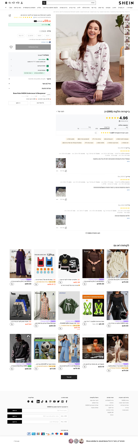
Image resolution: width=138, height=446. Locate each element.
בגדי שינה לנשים (95, 12)
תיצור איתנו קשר (94, 400)
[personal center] (22, 3)
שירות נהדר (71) (96, 139)
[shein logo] (126, 3)
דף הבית (127, 12)
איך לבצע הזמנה (109, 405)
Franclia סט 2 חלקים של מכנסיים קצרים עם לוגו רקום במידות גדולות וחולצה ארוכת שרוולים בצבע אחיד (117, 279)
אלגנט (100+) (70, 139)
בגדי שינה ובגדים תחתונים (117, 12)
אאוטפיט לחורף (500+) (122, 139)
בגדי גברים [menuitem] (72, 7)
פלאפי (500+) (100, 143)
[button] (9, 3)
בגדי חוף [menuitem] (94, 7)
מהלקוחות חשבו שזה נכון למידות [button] (39, 39)
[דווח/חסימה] (57, 171)
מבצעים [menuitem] (108, 7)
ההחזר (111, 415)
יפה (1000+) (125, 143)
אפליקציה (31, 397)
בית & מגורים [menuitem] (63, 7)
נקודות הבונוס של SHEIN (91, 405)
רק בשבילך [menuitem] (121, 7)
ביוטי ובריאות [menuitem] (17, 7)
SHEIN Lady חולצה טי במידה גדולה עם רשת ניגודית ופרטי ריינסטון (117, 323)
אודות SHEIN (125, 400)
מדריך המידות (109, 410)
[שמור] (11, 47)
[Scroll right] (6, 8)
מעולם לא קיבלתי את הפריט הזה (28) (71, 143)
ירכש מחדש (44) (108, 139)
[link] (17, 3)
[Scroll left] (8, 8)
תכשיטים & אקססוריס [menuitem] (29, 7)
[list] (52, 401)
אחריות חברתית (125, 405)
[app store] (32, 402)
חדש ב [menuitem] (114, 7)
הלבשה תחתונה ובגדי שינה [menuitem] (50, 7)
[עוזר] (66, 171)
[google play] (28, 402)
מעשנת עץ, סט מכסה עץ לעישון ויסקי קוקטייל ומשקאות (93, 364)
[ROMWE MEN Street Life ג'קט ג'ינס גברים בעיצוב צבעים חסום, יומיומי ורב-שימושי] (69, 305)
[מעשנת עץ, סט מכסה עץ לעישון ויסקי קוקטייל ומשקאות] (93, 348)
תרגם (128, 161)
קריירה (127, 407)
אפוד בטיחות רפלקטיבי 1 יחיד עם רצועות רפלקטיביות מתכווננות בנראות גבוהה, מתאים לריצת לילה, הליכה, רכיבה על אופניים (93, 321)
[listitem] (117, 268)
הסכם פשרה (125, 410)
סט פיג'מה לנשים (85, 12)
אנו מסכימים (64, 430)
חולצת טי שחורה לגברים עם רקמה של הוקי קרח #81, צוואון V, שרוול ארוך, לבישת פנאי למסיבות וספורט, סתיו (68, 279)
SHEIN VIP (110, 412)
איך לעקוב (110, 407)
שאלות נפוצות (94, 407)
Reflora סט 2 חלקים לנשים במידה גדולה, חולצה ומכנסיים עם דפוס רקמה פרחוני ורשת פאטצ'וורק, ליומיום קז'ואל (20, 281)
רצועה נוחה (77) (89, 143)
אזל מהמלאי (33, 47)
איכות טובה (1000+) (112, 143)
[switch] (96, 133)
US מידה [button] (43, 31)
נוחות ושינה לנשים (105, 12)
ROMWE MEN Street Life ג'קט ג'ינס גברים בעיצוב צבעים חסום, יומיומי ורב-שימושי (68, 323)
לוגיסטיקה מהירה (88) (83, 139)
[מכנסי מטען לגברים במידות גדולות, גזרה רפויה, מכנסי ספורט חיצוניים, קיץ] (20, 305)
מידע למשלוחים (109, 400)
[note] (70, 285)
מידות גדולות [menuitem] (86, 7)
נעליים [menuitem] (39, 7)
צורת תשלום (95, 403)
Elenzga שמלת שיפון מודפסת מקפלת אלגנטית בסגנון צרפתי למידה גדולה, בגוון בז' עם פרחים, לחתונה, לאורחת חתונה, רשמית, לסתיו (45, 323)
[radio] (47, 35)
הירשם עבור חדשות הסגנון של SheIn (57, 407)
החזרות (111, 403)
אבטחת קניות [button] (41, 70)
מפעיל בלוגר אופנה (124, 403)
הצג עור (69, 377)
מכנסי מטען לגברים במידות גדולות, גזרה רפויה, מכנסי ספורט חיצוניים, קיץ (20, 321)
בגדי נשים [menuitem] (101, 7)
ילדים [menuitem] (78, 7)
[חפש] (44, 3)
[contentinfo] (37, 434)
